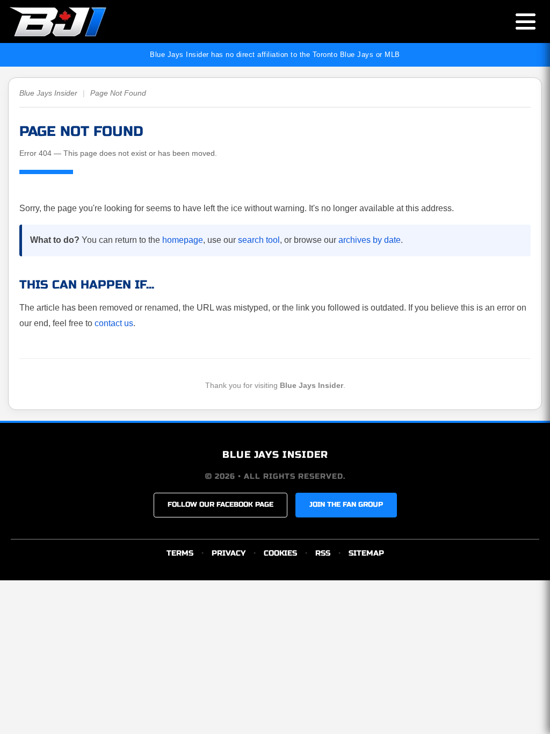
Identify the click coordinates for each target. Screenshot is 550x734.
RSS (322, 553)
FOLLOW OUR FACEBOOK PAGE (220, 504)
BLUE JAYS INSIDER (275, 454)
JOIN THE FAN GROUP (346, 504)
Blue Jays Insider (48, 93)
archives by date (369, 239)
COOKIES (280, 553)
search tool (259, 239)
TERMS (180, 553)
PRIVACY (228, 553)
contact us (114, 323)
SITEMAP (366, 553)
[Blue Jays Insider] (68, 21)
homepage (182, 239)
